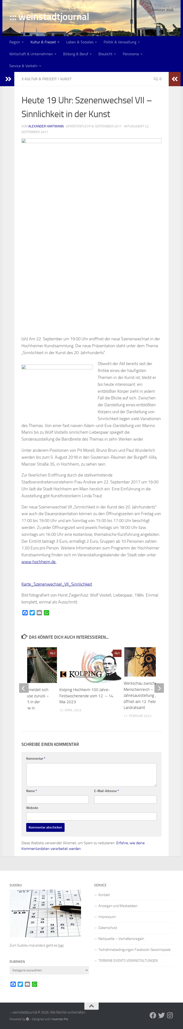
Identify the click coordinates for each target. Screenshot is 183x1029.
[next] (159, 688)
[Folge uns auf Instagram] (170, 1015)
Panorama (131, 54)
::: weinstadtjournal (49, 17)
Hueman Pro (60, 1019)
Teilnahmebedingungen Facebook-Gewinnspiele (134, 950)
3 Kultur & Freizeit (39, 79)
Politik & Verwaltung (120, 42)
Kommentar (35, 759)
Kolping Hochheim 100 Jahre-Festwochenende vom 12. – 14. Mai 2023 (86, 695)
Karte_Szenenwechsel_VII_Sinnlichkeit (56, 584)
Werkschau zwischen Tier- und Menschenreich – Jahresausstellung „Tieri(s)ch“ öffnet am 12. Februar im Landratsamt (150, 695)
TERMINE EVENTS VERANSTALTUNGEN (128, 961)
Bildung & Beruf (75, 54)
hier (61, 945)
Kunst (65, 79)
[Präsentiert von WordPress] (27, 1019)
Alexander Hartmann (46, 126)
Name (31, 791)
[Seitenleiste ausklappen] (8, 79)
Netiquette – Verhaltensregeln (121, 939)
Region (14, 42)
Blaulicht (105, 54)
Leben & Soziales (79, 42)
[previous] (24, 688)
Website (32, 808)
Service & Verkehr (23, 66)
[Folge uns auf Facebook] (153, 1015)
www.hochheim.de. (38, 561)
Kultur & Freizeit (43, 42)
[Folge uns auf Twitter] (161, 1015)
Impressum (107, 917)
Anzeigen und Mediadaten (117, 906)
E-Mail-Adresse (106, 791)
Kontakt (104, 895)
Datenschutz (107, 928)
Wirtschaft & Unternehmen (31, 54)
